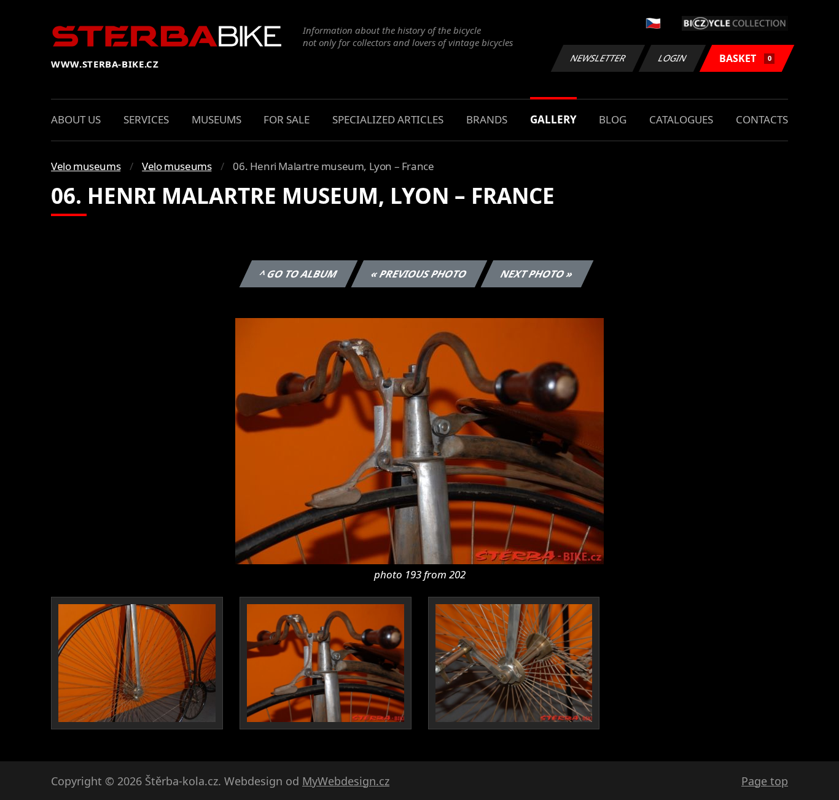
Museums (216, 119)
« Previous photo (419, 274)
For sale (286, 119)
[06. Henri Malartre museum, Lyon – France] (419, 440)
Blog (612, 119)
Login (672, 58)
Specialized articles (387, 119)
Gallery (553, 119)
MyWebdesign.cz (345, 781)
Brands (486, 119)
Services (146, 119)
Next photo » (537, 274)
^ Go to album (298, 274)
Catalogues (681, 119)
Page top (764, 781)
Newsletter (598, 58)
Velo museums (85, 166)
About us (76, 119)
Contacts (762, 119)
